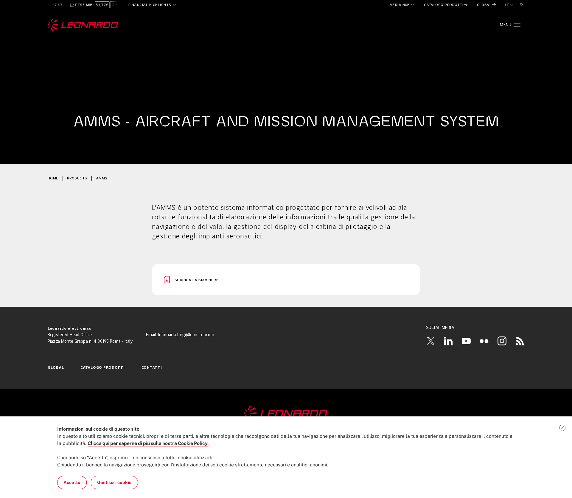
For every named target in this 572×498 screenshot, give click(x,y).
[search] (522, 4)
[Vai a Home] (286, 413)
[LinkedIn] (448, 341)
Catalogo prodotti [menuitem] (102, 368)
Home (53, 178)
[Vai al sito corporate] (83, 25)
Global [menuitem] (56, 368)
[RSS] (519, 341)
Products (77, 178)
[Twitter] (430, 341)
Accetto (71, 482)
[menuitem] (402, 4)
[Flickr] (484, 341)
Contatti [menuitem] (152, 368)
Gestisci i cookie (114, 482)
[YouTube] (466, 341)
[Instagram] (502, 341)
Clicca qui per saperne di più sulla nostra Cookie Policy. (148, 443)
